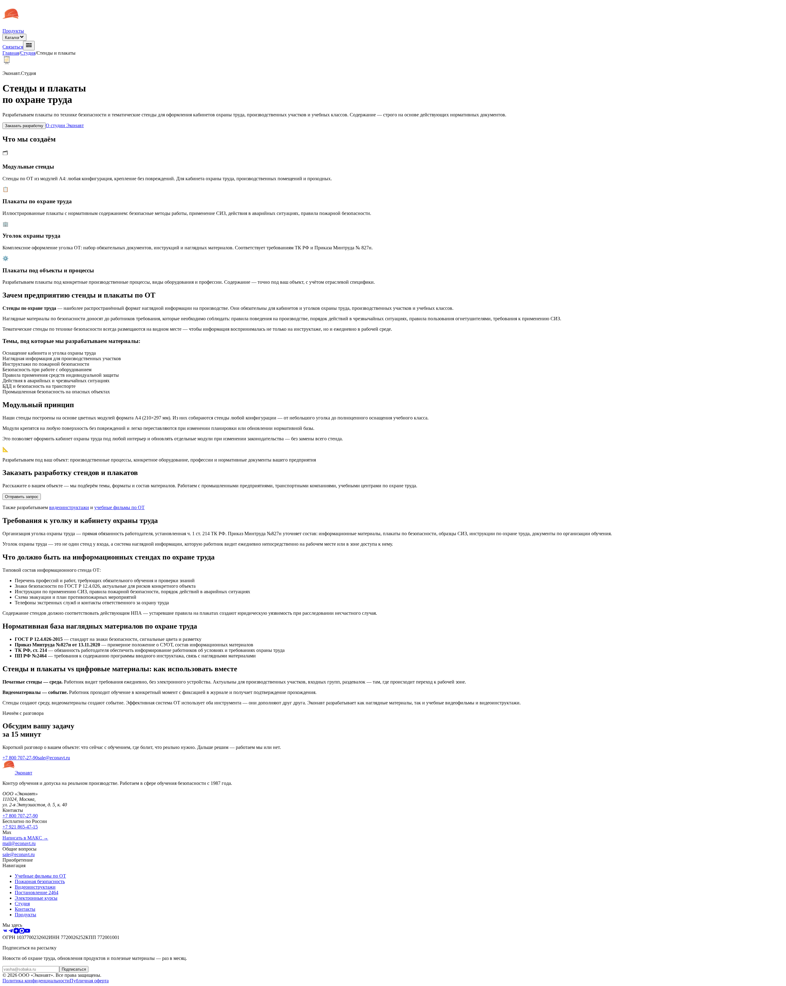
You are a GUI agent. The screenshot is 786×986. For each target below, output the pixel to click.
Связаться (12, 46)
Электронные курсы (36, 898)
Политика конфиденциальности (36, 980)
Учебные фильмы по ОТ (40, 876)
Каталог (12, 37)
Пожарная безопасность (40, 881)
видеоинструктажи (69, 507)
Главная (10, 53)
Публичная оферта (89, 980)
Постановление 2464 (36, 892)
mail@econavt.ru (19, 843)
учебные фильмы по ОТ (119, 507)
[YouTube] (27, 931)
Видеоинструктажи (35, 887)
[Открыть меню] (29, 45)
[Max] (22, 931)
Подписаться (74, 969)
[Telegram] (11, 931)
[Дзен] (16, 931)
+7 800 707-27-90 (20, 757)
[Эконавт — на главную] (10, 25)
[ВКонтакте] (5, 931)
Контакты (25, 909)
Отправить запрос (21, 496)
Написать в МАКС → (25, 837)
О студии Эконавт (65, 125)
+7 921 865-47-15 (20, 826)
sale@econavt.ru (54, 757)
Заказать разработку (24, 125)
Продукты (13, 30)
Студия (27, 53)
